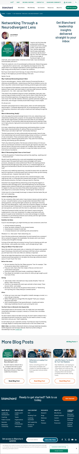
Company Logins (70, 411)
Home (3, 13)
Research (43, 413)
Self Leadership (32, 422)
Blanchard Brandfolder (70, 415)
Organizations (19, 419)
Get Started (69, 399)
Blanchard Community (54, 2)
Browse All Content (31, 425)
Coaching (4, 417)
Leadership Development (5, 413)
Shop (18, 2)
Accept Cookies (59, 450)
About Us (57, 410)
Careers (56, 418)
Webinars (44, 418)
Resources (44, 410)
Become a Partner (28, 2)
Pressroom (57, 423)
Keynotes (4, 422)
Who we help (19, 410)
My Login (68, 2)
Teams (17, 417)
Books (43, 420)
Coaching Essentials (31, 418)
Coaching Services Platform (70, 424)
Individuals (18, 426)
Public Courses (6, 419)
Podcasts (43, 423)
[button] (75, 2)
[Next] (75, 367)
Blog (9, 13)
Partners (56, 420)
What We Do (5, 410)
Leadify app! (18, 329)
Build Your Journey (72, 7)
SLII (12, 2)
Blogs (42, 415)
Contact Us (40, 2)
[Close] (76, 448)
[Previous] (3, 367)
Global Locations (59, 415)
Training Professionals (19, 423)
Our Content (32, 410)
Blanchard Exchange (70, 419)
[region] (39, 448)
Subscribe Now (50, 440)
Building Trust (32, 415)
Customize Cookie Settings (59, 447)
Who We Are (57, 413)
